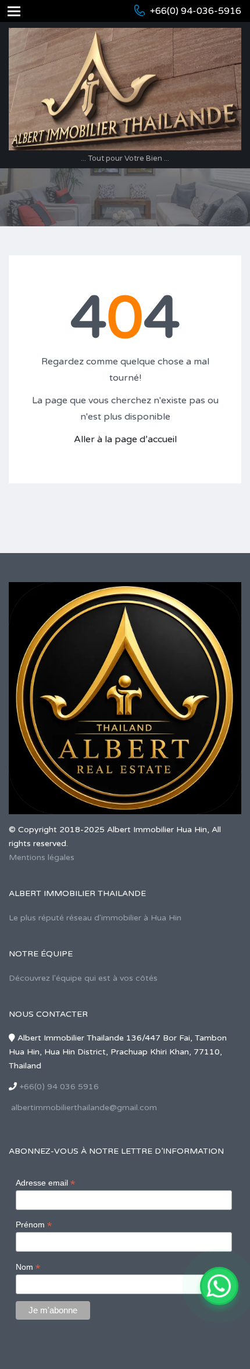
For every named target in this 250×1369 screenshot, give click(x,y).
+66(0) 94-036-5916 (195, 11)
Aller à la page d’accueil (125, 439)
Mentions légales (41, 857)
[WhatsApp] (219, 1286)
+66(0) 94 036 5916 (59, 1087)
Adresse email (45, 1183)
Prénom (34, 1224)
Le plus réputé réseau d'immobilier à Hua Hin (95, 918)
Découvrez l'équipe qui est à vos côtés (83, 978)
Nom (28, 1267)
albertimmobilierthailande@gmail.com (84, 1107)
